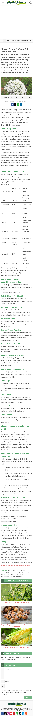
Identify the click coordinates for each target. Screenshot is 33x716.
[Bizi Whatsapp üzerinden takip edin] (17, 713)
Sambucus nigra (17, 576)
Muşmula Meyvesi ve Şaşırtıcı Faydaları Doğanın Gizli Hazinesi (16, 625)
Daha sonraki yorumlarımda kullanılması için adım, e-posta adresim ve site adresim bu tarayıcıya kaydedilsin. (16, 692)
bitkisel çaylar (5, 572)
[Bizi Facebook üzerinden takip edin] (2, 713)
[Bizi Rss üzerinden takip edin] (26, 713)
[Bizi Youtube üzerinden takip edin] (11, 713)
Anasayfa (3, 45)
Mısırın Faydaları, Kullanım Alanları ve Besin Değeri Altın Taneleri (16, 648)
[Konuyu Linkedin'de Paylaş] (21, 104)
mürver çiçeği (5, 574)
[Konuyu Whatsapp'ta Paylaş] (18, 104)
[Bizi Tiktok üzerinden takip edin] (20, 713)
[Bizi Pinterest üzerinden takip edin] (14, 713)
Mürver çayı (25, 572)
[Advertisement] (16, 22)
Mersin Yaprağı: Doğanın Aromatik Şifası (16, 602)
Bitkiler (8, 45)
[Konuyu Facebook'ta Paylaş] (12, 104)
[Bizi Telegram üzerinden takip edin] (23, 713)
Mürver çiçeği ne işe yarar (17, 574)
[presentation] (1, 40)
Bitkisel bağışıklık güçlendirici (16, 570)
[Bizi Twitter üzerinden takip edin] (5, 713)
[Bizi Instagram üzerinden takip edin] (8, 713)
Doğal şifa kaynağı (16, 572)
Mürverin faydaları (6, 576)
